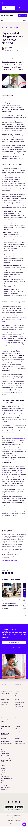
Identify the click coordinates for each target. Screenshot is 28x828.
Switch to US (8, 8)
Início (3, 27)
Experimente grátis (14, 642)
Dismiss (21, 8)
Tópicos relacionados (7, 95)
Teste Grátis (22, 15)
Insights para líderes (14, 27)
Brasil (9, 797)
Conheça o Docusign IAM (14, 648)
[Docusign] (8, 15)
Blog (7, 27)
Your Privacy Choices (8, 817)
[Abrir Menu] (2, 16)
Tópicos (24, 20)
